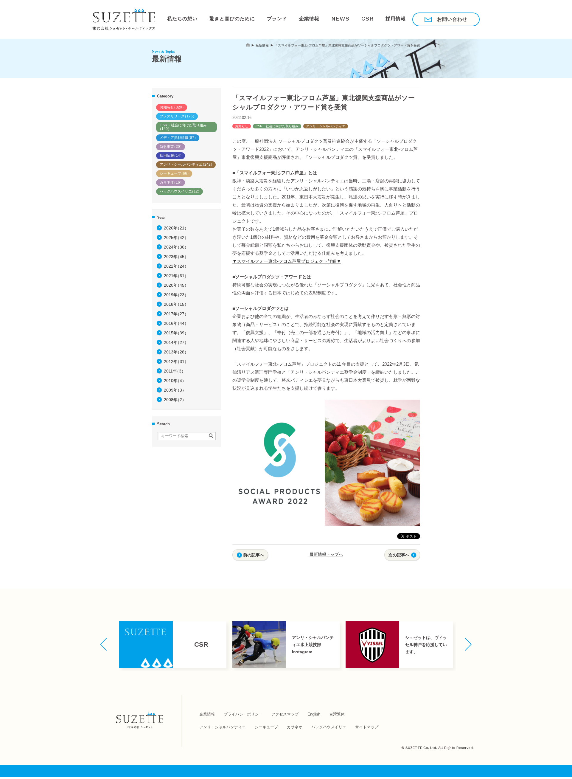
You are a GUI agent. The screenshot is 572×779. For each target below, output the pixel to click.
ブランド (264, 19)
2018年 (176, 304)
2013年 (176, 352)
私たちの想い (180, 19)
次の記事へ (398, 555)
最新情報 (262, 45)
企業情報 (292, 19)
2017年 (176, 313)
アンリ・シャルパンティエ (187, 164)
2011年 (175, 371)
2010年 (175, 380)
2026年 (176, 228)
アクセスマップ (285, 714)
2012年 (176, 361)
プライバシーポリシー (243, 714)
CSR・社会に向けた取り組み (182, 127)
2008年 (175, 399)
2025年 (176, 237)
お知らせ (173, 107)
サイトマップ (366, 727)
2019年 (176, 294)
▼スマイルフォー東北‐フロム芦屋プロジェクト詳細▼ (286, 261)
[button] (104, 644)
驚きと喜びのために (224, 19)
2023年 (176, 256)
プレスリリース (178, 116)
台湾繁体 (337, 714)
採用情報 (367, 19)
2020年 (176, 285)
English (313, 714)
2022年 (176, 266)
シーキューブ (175, 173)
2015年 (176, 332)
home (248, 45)
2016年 (176, 323)
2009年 (175, 390)
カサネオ (172, 182)
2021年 (176, 275)
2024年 (176, 247)
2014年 (176, 342)
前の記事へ (253, 555)
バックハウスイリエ (180, 191)
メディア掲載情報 (179, 138)
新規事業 (172, 147)
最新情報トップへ (326, 554)
